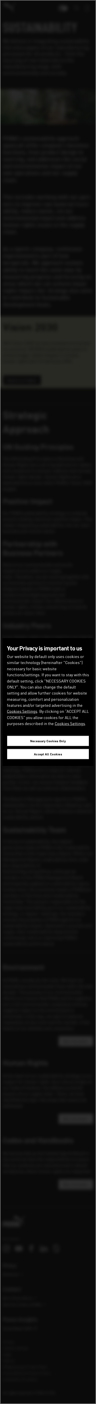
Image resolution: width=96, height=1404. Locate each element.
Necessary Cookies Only (48, 741)
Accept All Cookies (48, 754)
